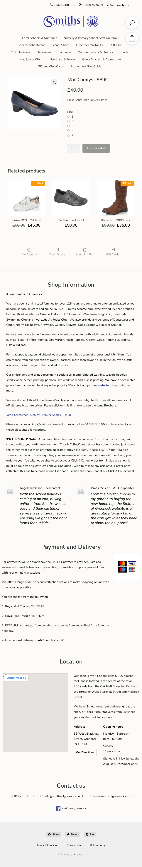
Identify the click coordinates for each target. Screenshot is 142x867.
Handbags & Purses (63, 59)
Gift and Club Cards (51, 66)
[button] (54, 82)
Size (70, 112)
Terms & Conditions (48, 845)
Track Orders (57, 254)
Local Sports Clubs (30, 59)
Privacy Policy (75, 845)
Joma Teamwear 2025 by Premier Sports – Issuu (38, 415)
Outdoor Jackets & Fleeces (95, 52)
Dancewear (44, 52)
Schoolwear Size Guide (86, 66)
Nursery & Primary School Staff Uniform (90, 38)
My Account (29, 254)
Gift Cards (112, 254)
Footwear (64, 52)
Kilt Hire (116, 45)
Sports (124, 52)
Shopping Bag (85, 254)
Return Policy (97, 845)
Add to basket (96, 148)
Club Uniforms (20, 52)
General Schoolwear (31, 45)
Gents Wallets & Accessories (101, 59)
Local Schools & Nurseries (39, 38)
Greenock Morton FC (90, 45)
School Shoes (60, 45)
